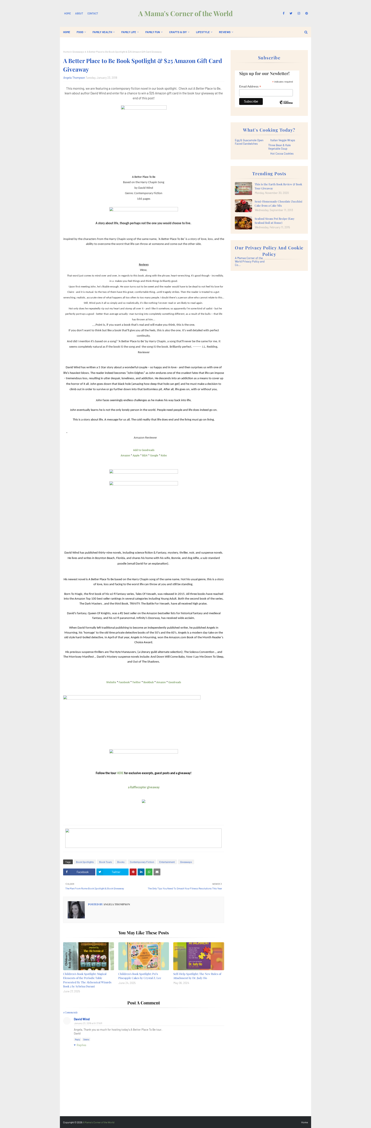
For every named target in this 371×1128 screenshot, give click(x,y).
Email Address (250, 86)
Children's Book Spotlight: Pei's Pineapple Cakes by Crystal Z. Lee (139, 976)
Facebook (124, 682)
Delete (86, 1039)
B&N (144, 455)
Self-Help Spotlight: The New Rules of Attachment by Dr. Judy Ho (197, 976)
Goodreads (174, 682)
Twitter (136, 682)
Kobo (164, 455)
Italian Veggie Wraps (282, 140)
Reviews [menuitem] (225, 32)
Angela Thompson (74, 77)
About (79, 13)
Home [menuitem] (66, 32)
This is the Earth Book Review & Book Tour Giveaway (278, 186)
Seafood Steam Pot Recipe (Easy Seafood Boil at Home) (275, 221)
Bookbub (148, 682)
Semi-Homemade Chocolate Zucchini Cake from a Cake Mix (278, 203)
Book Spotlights (85, 861)
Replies (81, 1045)
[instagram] (299, 13)
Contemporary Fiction (142, 861)
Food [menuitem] (80, 32)
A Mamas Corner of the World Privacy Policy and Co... (250, 261)
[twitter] (291, 13)
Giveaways (78, 51)
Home (67, 13)
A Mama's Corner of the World (185, 13)
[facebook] (283, 13)
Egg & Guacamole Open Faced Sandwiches (249, 141)
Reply (77, 1039)
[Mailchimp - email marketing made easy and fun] (286, 105)
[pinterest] (306, 13)
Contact (92, 13)
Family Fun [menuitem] (152, 32)
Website (111, 682)
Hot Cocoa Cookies (281, 153)
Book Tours (105, 861)
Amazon (125, 455)
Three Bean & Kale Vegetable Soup (279, 146)
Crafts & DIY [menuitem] (178, 32)
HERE (120, 773)
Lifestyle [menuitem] (203, 32)
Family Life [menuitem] (128, 32)
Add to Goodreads (143, 450)
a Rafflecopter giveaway (144, 787)
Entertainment (167, 861)
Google (154, 455)
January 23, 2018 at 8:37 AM (88, 1023)
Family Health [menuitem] (102, 32)
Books (121, 861)
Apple (136, 455)
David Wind (82, 1019)
